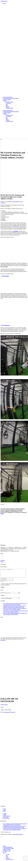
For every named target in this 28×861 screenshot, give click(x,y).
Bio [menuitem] (7, 855)
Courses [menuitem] (7, 854)
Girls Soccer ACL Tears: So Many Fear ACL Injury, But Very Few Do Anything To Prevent (15, 611)
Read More (3, 640)
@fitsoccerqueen (4, 704)
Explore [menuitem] (5, 852)
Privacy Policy (6, 818)
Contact (5, 813)
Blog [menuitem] (7, 856)
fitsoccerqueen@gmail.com (9, 712)
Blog (10, 201)
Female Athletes (15, 201)
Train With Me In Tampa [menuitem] (8, 848)
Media (4, 814)
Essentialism (15, 231)
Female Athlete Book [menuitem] (7, 847)
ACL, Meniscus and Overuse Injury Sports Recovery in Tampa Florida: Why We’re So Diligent (15, 604)
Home (4, 808)
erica (21, 201)
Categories (3, 598)
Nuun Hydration (5, 276)
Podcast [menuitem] (7, 858)
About (4, 810)
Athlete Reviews (6, 816)
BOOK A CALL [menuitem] (7, 850)
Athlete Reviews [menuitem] (9, 859)
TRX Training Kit (6, 325)
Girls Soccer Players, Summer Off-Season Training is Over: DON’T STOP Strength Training (14, 609)
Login (4, 3)
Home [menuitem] (4, 846)
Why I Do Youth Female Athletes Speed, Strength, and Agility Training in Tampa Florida (15, 614)
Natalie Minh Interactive (18, 834)
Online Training (4, 1)
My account (5, 817)
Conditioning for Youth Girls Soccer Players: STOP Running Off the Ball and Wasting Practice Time (14, 606)
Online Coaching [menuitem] (7, 849)
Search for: (3, 592)
